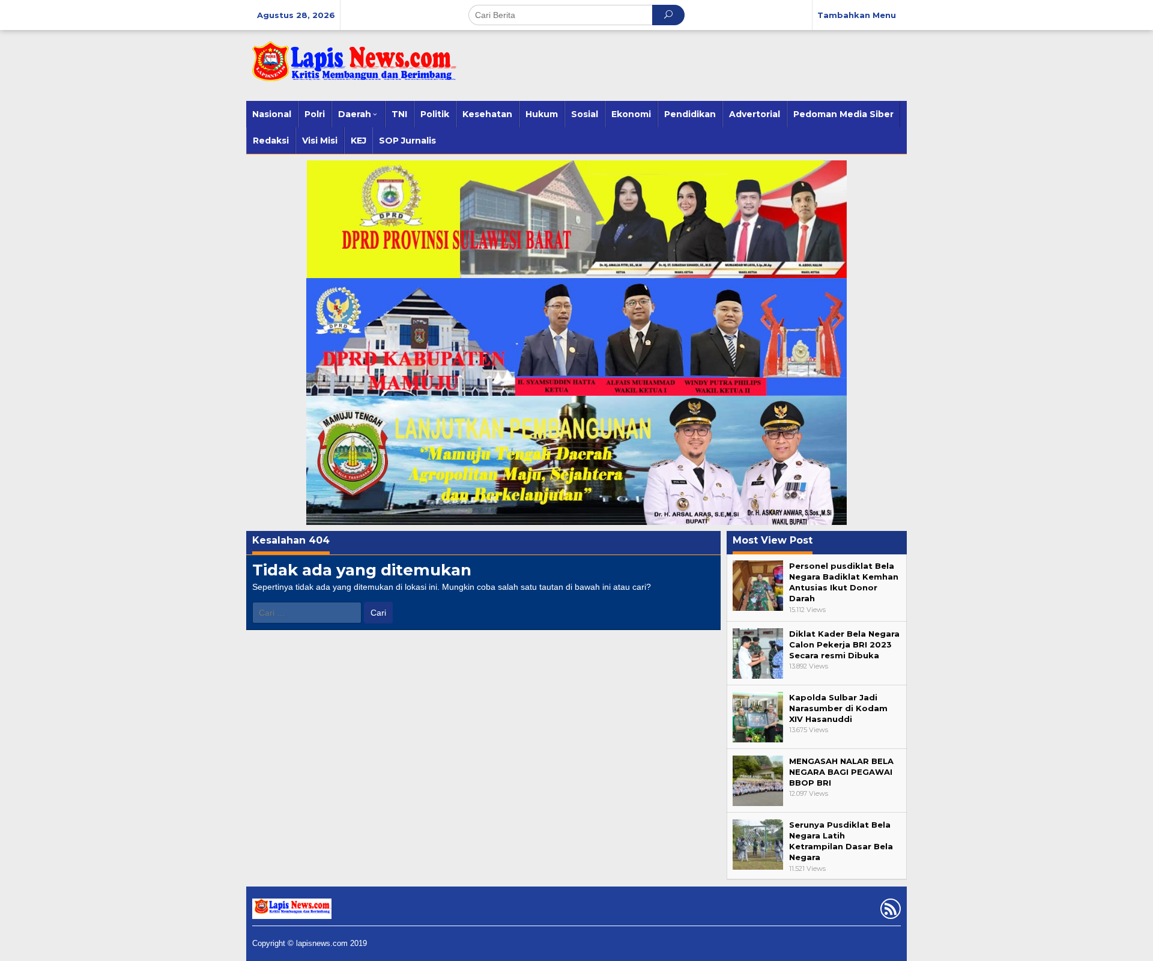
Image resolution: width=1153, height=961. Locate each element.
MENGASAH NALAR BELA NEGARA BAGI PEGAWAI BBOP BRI (841, 771)
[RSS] (889, 911)
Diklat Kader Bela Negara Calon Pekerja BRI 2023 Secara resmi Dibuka (844, 644)
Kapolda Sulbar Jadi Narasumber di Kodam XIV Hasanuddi (838, 708)
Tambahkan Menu (856, 15)
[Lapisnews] (351, 67)
